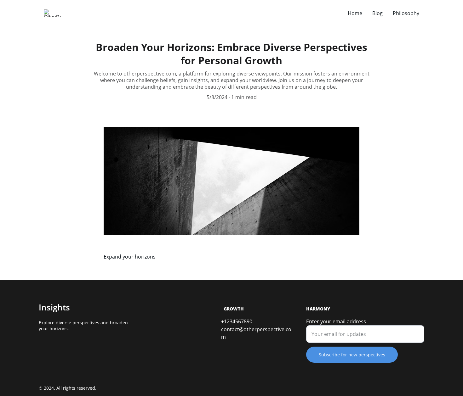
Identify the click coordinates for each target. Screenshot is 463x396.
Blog (377, 13)
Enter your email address (336, 321)
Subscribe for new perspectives (352, 355)
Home (355, 13)
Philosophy (406, 13)
